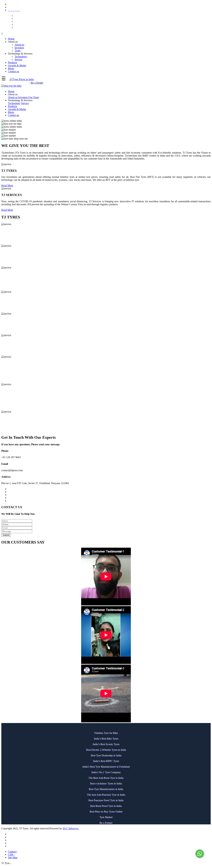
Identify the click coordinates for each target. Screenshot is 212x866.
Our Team (33, 97)
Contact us (13, 115)
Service (18, 59)
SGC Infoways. (71, 828)
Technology (21, 56)
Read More (7, 185)
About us (19, 44)
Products (12, 106)
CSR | (11, 854)
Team (17, 50)
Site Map (12, 857)
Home (11, 91)
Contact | (12, 851)
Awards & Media (17, 109)
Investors (19, 47)
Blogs (11, 112)
